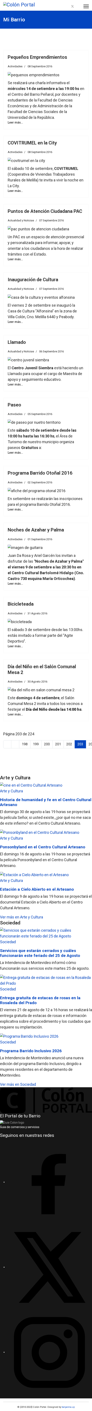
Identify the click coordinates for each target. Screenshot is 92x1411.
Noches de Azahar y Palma (36, 530)
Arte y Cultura (11, 791)
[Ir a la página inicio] (7, 744)
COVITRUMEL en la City (32, 143)
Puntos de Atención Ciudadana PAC (45, 211)
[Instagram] (77, 6)
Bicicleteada (21, 604)
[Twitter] (72, 6)
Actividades (15, 66)
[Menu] (86, 6)
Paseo (14, 405)
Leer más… (15, 122)
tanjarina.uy (68, 1407)
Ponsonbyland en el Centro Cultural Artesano (42, 847)
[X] (49, 1267)
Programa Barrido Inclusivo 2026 (31, 1050)
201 (58, 744)
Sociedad (8, 942)
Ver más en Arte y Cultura (21, 917)
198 (25, 744)
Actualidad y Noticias (21, 220)
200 (47, 744)
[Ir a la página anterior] (15, 744)
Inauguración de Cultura (33, 279)
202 (69, 744)
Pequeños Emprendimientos (37, 57)
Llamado (17, 342)
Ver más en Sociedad (18, 1084)
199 (36, 744)
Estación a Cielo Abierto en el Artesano (37, 889)
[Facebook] (67, 6)
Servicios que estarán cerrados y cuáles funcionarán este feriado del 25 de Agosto (40, 953)
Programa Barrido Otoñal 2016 (40, 473)
